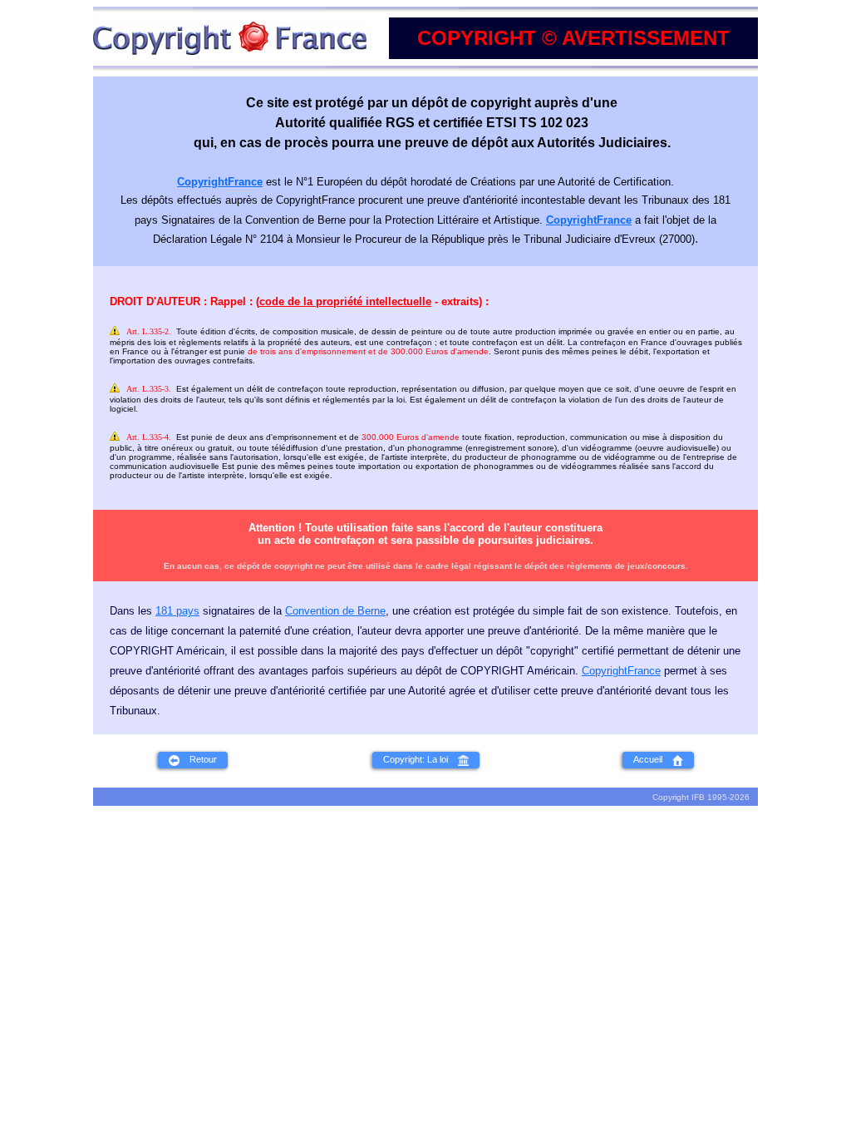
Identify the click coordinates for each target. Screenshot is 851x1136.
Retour (198, 759)
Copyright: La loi (420, 759)
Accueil (652, 759)
